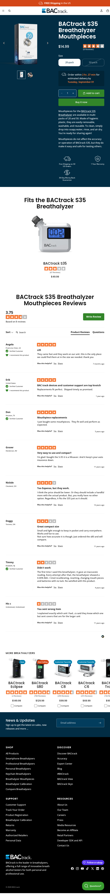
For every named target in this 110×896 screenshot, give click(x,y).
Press (60, 820)
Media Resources (66, 825)
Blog (59, 768)
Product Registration (17, 814)
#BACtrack (63, 773)
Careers (61, 814)
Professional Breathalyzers (20, 763)
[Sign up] (100, 723)
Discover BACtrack (67, 753)
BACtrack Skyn (65, 784)
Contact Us (63, 845)
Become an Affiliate (67, 830)
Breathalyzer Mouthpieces (20, 778)
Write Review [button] (93, 316)
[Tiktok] (87, 868)
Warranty (11, 830)
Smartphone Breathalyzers (20, 758)
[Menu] (3, 10)
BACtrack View (65, 778)
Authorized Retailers (17, 835)
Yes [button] (55, 363)
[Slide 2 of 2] (30, 75)
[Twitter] (92, 868)
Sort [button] (8, 332)
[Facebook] (72, 868)
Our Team (62, 809)
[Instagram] (77, 868)
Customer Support (16, 804)
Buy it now (81, 102)
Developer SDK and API (69, 840)
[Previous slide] (3, 43)
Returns (10, 825)
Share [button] (60, 363)
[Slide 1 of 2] (21, 75)
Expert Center (64, 763)
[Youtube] (82, 868)
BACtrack (16, 887)
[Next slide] (48, 43)
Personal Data (13, 840)
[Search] (9, 11)
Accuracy (62, 758)
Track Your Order (15, 809)
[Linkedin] (97, 868)
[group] (21, 315)
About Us (62, 804)
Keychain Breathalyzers (18, 773)
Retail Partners (65, 835)
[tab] (80, 333)
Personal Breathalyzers (18, 768)
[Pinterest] (102, 868)
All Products (12, 753)
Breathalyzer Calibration (19, 784)
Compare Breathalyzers (18, 789)
